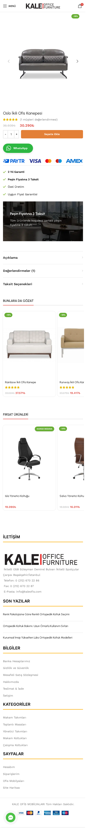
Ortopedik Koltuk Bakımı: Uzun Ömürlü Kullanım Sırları (35, 626)
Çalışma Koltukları (15, 745)
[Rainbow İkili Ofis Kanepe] (29, 345)
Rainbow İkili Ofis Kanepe (20, 382)
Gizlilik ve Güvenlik (16, 668)
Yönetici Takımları (15, 731)
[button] (9, 61)
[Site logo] (43, 5)
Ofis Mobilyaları (13, 780)
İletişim (8, 695)
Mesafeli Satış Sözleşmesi (20, 674)
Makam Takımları (14, 717)
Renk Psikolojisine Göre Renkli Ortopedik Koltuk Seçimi (36, 614)
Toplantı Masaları (14, 724)
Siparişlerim (11, 774)
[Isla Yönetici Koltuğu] (29, 459)
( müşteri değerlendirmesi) (39, 119)
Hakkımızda (11, 681)
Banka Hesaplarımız (16, 661)
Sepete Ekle (52, 134)
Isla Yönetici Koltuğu (17, 496)
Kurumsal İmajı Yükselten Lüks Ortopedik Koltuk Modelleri (37, 637)
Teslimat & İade (13, 688)
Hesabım (9, 767)
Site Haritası (11, 787)
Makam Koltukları (15, 738)
